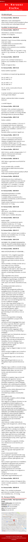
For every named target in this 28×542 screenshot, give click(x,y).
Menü (3, 1)
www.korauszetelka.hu (13, 505)
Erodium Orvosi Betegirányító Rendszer (16, 538)
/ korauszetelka (13, 506)
